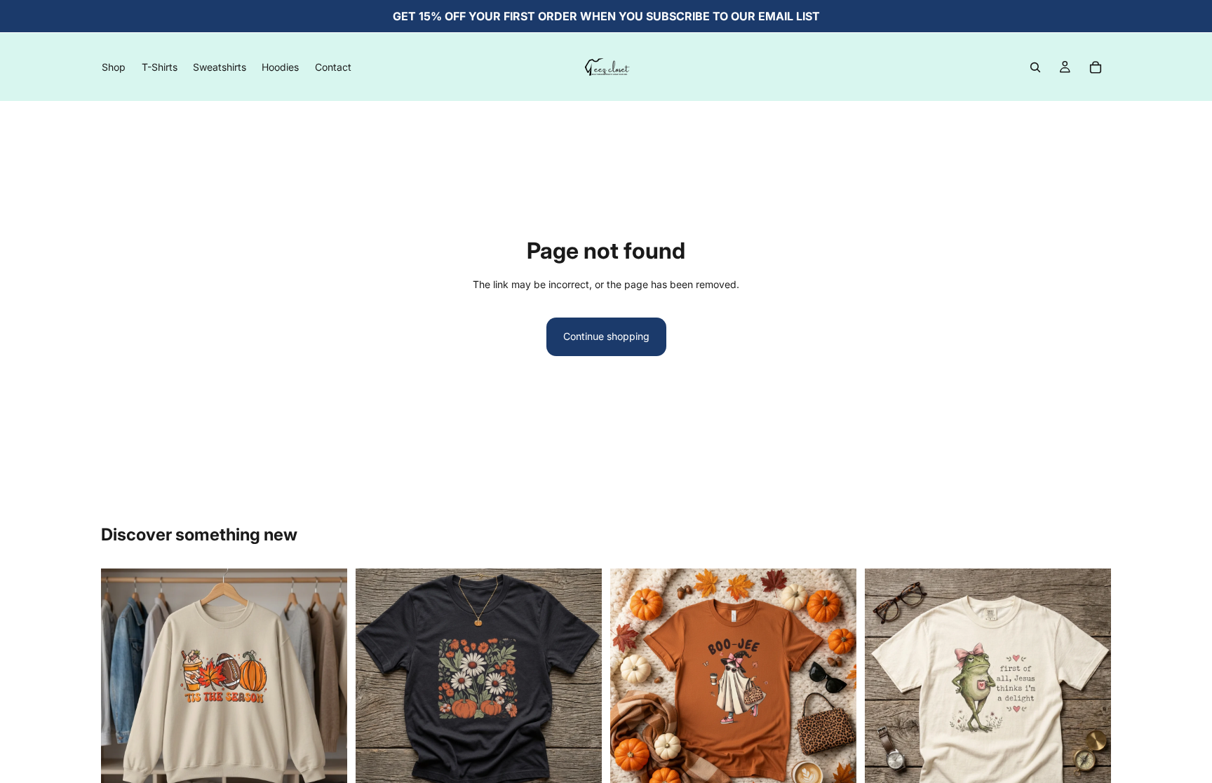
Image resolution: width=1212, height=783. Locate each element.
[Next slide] (581, 683)
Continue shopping (606, 336)
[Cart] (1095, 67)
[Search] (1035, 67)
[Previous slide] (377, 683)
